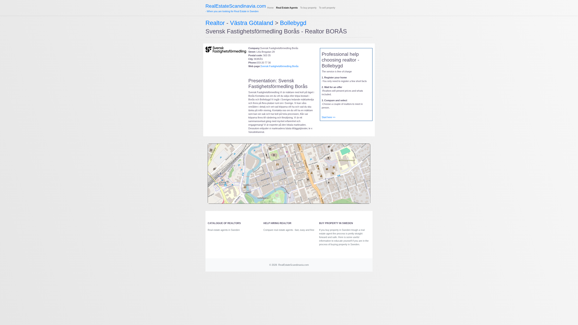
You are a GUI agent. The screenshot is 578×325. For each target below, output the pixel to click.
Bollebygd (293, 23)
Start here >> (328, 117)
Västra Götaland (251, 23)
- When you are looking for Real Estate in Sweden (235, 8)
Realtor (215, 23)
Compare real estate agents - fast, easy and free (288, 230)
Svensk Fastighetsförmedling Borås (279, 66)
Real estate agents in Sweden (224, 230)
